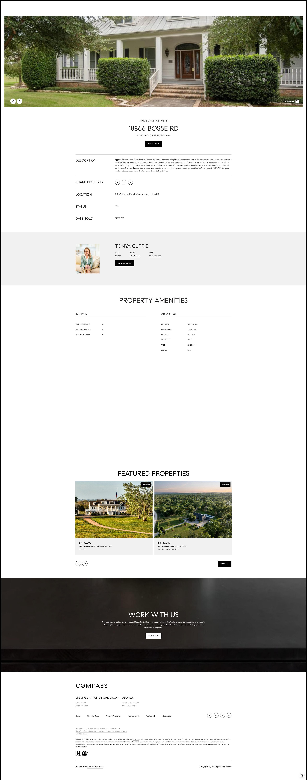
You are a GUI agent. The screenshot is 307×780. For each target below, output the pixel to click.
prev (13, 101)
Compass (136, 739)
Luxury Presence (95, 766)
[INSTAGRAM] (216, 715)
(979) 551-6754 (81, 703)
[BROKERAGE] (229, 715)
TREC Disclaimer (82, 734)
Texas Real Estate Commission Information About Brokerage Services (101, 731)
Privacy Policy (224, 766)
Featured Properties (113, 716)
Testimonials (150, 716)
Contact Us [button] (153, 636)
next (19, 101)
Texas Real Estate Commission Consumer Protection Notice (98, 728)
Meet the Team (93, 716)
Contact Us (167, 716)
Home (78, 716)
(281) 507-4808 (135, 256)
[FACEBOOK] (209, 715)
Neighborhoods (133, 716)
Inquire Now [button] (153, 144)
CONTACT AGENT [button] (125, 263)
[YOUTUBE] (222, 715)
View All (225, 564)
